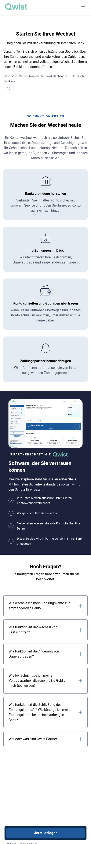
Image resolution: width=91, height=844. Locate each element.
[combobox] (45, 86)
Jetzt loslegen (45, 833)
